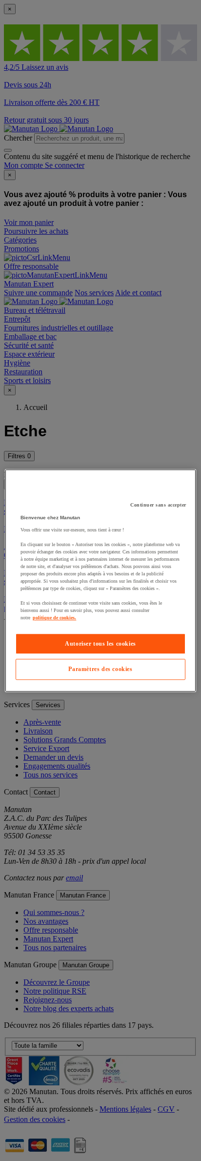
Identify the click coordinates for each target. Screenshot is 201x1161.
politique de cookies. (54, 617)
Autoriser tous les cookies (100, 643)
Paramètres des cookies (100, 669)
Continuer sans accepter (158, 505)
